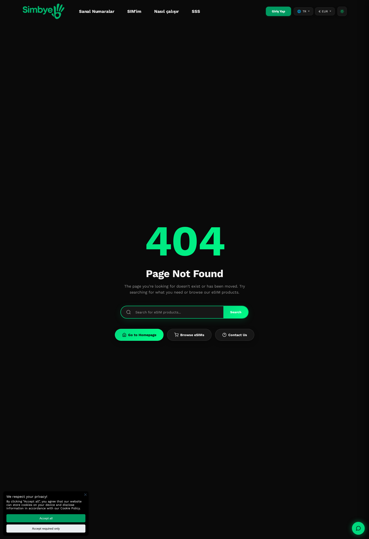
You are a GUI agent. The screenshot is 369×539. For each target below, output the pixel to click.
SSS (196, 11)
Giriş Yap (278, 11)
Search (235, 312)
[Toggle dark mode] (342, 11)
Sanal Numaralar (96, 11)
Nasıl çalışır (166, 11)
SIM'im (134, 11)
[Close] (85, 494)
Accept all (46, 518)
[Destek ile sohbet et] (358, 528)
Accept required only (46, 528)
